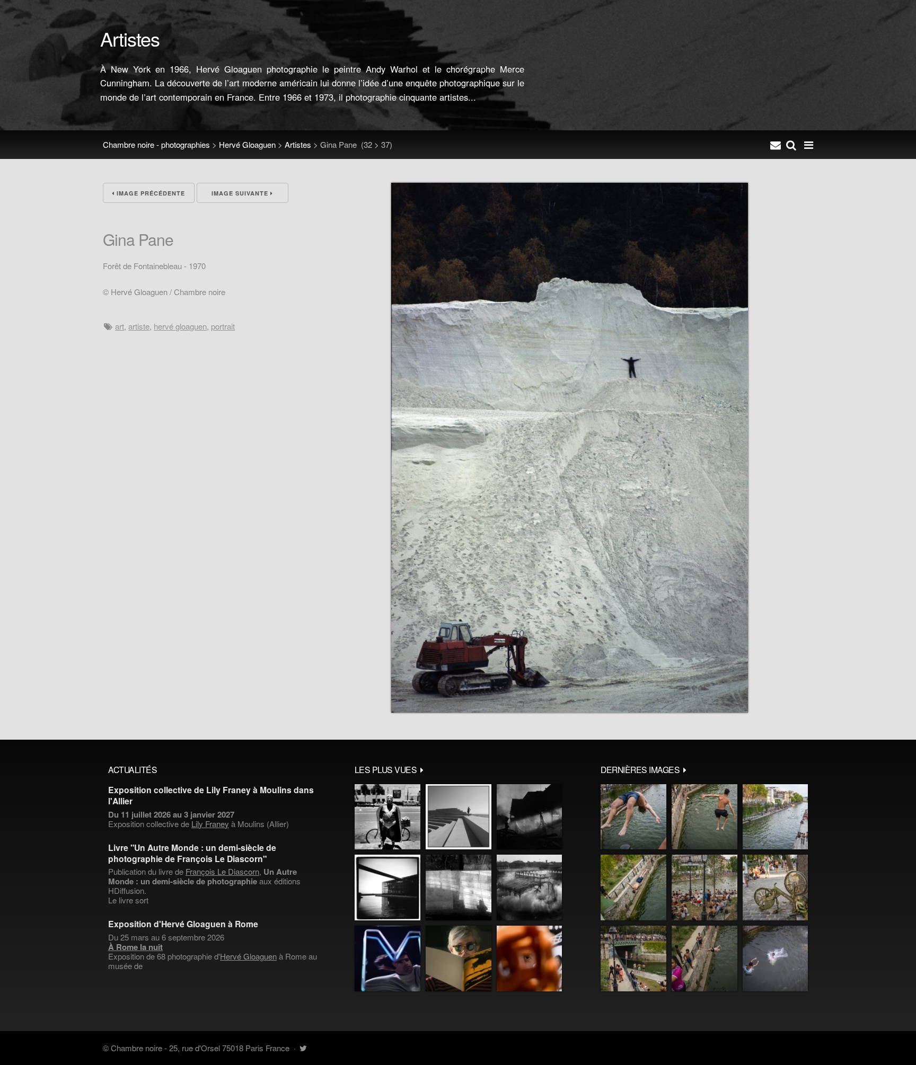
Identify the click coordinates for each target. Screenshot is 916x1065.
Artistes (298, 144)
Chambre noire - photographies (156, 144)
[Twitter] (303, 1047)
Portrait (223, 326)
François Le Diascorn (222, 871)
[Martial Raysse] (387, 958)
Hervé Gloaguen (247, 144)
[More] (422, 769)
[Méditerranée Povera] (458, 817)
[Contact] (775, 144)
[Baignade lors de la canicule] (633, 817)
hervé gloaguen (180, 326)
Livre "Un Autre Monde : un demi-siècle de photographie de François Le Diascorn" (192, 853)
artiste (138, 326)
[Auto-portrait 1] (458, 887)
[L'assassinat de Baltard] (529, 817)
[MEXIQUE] (387, 817)
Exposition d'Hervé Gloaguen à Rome (183, 924)
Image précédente (149, 193)
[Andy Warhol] (458, 958)
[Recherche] (791, 144)
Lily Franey (210, 823)
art (119, 326)
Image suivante (241, 193)
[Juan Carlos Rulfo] (529, 958)
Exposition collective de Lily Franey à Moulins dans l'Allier (211, 795)
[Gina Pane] (569, 709)
